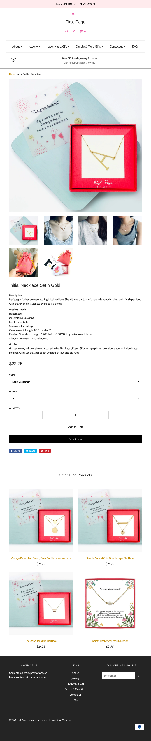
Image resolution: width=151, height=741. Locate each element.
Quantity (14, 408)
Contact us (75, 694)
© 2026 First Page (17, 720)
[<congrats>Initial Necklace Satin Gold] (23, 230)
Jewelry (75, 678)
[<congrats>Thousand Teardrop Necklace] (41, 603)
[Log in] (74, 31)
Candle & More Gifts (75, 689)
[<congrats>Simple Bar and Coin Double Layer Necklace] (110, 520)
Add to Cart (75, 427)
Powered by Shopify (37, 720)
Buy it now (75, 439)
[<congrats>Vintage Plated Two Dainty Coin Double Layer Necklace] (41, 520)
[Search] (67, 31)
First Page (75, 22)
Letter (13, 391)
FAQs (135, 46)
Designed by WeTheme (60, 720)
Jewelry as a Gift (75, 683)
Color (12, 374)
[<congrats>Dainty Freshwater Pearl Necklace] (110, 603)
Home (12, 74)
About (75, 673)
